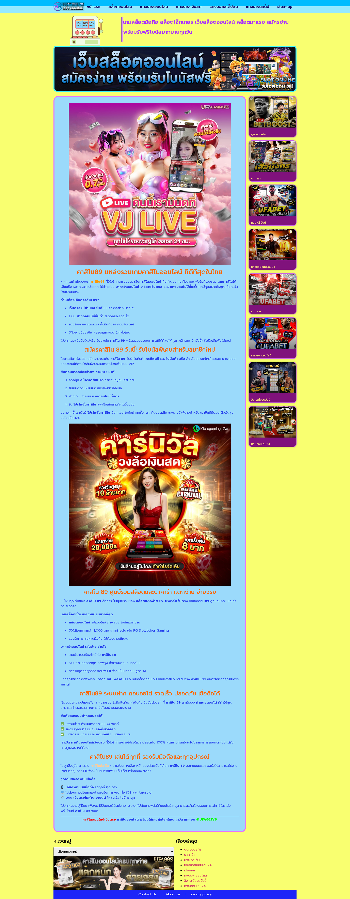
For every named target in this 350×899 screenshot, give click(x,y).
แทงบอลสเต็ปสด (224, 6)
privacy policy (201, 894)
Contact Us (147, 894)
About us (173, 894)
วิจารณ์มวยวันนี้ (260, 400)
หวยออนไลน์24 (260, 444)
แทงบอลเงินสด (189, 6)
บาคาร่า (256, 178)
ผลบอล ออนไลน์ (261, 355)
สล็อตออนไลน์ (120, 6)
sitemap (284, 6)
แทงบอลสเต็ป (257, 6)
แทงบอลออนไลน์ (154, 6)
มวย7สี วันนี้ (258, 223)
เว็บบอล (256, 311)
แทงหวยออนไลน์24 (263, 267)
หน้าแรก (93, 6)
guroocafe (258, 134)
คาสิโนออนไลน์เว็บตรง (99, 819)
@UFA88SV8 (206, 819)
